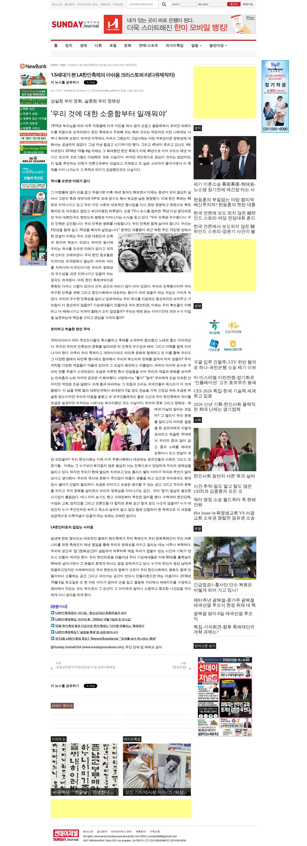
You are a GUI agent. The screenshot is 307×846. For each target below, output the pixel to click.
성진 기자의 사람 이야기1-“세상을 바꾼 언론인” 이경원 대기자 (158, 792)
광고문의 (70, 4)
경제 (83, 45)
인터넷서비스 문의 (87, 4)
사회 (98, 45)
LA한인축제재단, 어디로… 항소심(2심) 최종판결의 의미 (91, 613)
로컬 (113, 45)
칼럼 (195, 45)
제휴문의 (105, 4)
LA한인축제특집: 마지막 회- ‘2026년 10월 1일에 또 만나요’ (93, 619)
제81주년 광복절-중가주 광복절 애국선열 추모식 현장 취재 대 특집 (225, 605)
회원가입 (248, 4)
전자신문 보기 (204, 646)
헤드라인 (138, 90)
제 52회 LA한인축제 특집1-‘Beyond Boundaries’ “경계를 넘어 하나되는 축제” (105, 638)
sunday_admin (109, 90)
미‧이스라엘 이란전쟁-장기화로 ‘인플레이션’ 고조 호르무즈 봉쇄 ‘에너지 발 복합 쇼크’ (225, 382)
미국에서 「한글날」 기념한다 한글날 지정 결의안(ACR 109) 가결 (86, 792)
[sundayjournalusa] (75, 24)
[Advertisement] (127, 808)
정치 (68, 45)
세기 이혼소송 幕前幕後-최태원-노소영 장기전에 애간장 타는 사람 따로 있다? (225, 190)
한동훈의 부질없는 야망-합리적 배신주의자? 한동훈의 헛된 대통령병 (225, 204)
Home (54, 65)
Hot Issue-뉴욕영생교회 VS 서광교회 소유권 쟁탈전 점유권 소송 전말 (224, 518)
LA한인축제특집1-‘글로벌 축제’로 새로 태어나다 (86, 632)
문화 (127, 45)
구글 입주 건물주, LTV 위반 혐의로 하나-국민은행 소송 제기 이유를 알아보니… (225, 367)
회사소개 (57, 4)
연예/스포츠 (148, 45)
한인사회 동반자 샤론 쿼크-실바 (224, 476)
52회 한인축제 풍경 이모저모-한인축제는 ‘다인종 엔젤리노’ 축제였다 (99, 626)
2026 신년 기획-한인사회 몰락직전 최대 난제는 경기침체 (225, 407)
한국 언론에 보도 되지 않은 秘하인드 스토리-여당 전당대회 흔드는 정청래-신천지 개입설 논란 (225, 218)
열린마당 (216, 45)
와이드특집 (175, 45)
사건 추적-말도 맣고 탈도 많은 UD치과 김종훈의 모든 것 (223, 489)
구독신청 (118, 4)
